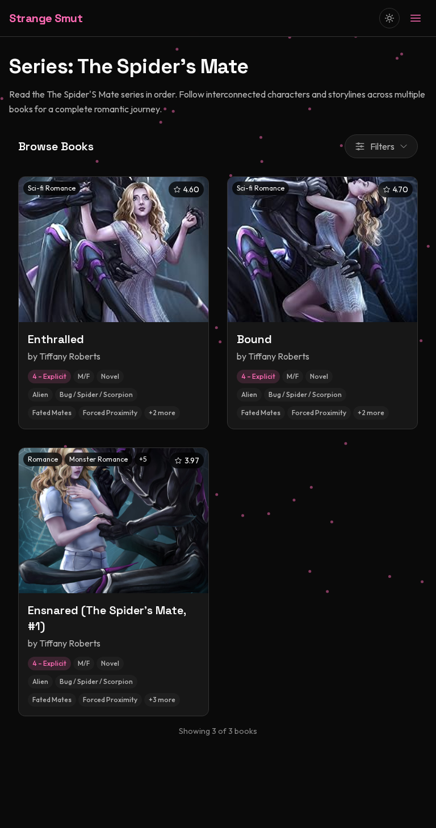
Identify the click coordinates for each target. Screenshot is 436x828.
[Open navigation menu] (415, 18)
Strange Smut (45, 18)
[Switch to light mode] (389, 18)
